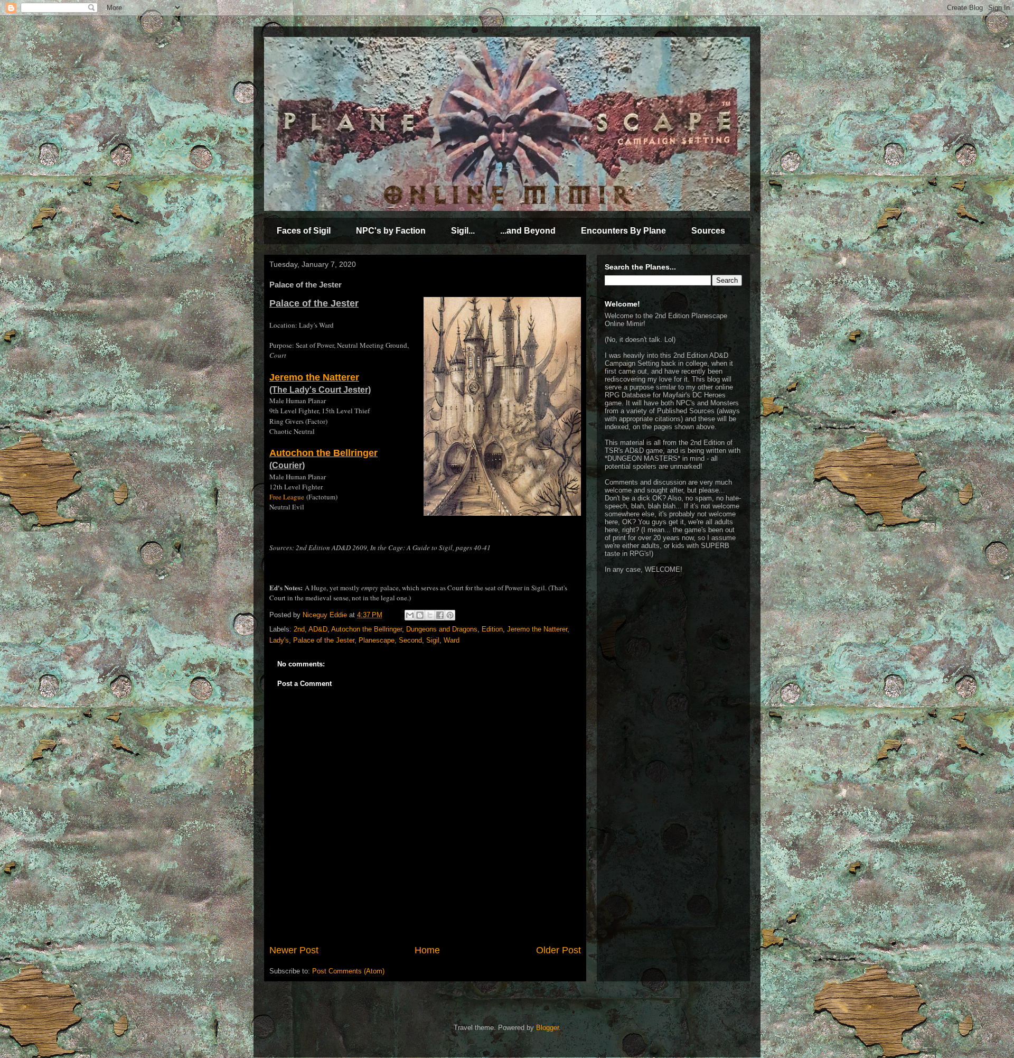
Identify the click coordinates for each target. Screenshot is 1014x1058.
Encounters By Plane (623, 230)
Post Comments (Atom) (348, 971)
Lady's (279, 640)
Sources (708, 230)
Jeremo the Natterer (314, 377)
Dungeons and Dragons (441, 629)
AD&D (317, 629)
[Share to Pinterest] (450, 615)
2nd (299, 629)
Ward (451, 640)
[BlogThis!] (420, 615)
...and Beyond (528, 230)
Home (427, 950)
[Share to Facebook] (440, 615)
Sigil (432, 640)
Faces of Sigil (304, 230)
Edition (492, 629)
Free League (286, 497)
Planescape (377, 640)
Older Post (558, 950)
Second (410, 640)
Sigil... (463, 230)
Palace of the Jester (323, 640)
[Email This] (410, 615)
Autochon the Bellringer (323, 453)
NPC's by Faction (391, 230)
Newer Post (293, 950)
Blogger (547, 1028)
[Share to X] (430, 615)
